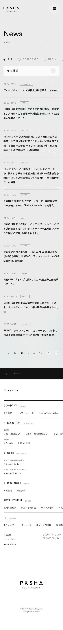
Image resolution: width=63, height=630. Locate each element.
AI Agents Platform (12, 473)
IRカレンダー (10, 525)
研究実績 (21, 490)
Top (5, 373)
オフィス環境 (47, 507)
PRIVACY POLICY (51, 538)
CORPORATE (30, 59)
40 (40, 352)
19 (28, 352)
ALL (10, 59)
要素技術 (8, 490)
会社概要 (8, 413)
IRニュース (26, 525)
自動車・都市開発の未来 (37, 434)
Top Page (10, 544)
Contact (10, 539)
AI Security (8, 443)
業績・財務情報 (43, 525)
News (7, 534)
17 (15, 352)
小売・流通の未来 (12, 434)
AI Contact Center (12, 464)
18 (21, 352)
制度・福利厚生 (28, 507)
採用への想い (10, 507)
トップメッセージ (25, 413)
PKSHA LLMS (24, 443)
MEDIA (52, 59)
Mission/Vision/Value (48, 413)
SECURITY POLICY (52, 535)
